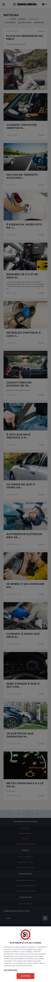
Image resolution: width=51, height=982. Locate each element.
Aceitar (25, 976)
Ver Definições (10, 970)
